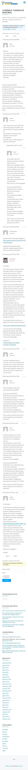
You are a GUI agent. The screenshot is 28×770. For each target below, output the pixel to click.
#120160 (24, 376)
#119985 (24, 254)
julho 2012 (5, 705)
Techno (4, 746)
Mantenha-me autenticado (7, 576)
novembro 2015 (7, 686)
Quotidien (5, 741)
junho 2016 (5, 670)
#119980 (24, 227)
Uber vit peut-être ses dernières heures (14, 611)
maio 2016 (5, 672)
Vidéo (4, 750)
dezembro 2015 (6, 684)
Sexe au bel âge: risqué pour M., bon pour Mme (12, 617)
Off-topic (4, 739)
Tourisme (5, 748)
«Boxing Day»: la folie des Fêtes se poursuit (13, 651)
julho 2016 (5, 668)
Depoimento (16, 643)
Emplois (4, 732)
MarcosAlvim (6, 637)
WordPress (20, 766)
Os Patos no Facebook (9, 345)
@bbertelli (5, 651)
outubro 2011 (6, 712)
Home (4, 17)
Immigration (6, 736)
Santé (4, 743)
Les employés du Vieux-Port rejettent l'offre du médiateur (13, 625)
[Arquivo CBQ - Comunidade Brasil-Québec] (9, 2)
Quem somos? (16, 637)
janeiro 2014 (6, 700)
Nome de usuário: (6, 569)
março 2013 (5, 703)
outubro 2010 (6, 719)
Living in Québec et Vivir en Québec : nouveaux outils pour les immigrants (13, 647)
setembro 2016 (6, 663)
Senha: (3, 573)
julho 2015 (5, 693)
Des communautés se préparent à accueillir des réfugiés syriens (12, 613)
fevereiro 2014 (6, 698)
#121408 (24, 423)
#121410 (24, 492)
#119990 (24, 349)
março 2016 (5, 677)
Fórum (9, 17)
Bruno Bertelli (6, 643)
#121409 (24, 147)
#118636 (24, 39)
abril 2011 (5, 714)
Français (4, 734)
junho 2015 (5, 696)
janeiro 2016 (6, 682)
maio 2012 (5, 707)
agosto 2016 (6, 665)
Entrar (7, 580)
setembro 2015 (6, 691)
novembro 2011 (7, 710)
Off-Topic (14, 17)
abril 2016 (5, 675)
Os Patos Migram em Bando (11, 343)
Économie (5, 729)
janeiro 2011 (6, 717)
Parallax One (8, 766)
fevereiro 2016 (6, 679)
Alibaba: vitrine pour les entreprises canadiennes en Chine (12, 621)
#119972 (24, 114)
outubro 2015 (6, 689)
